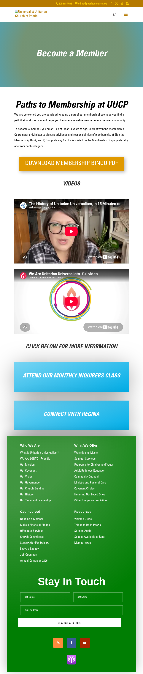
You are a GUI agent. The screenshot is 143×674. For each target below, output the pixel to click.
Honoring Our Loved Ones (89, 494)
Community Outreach (86, 476)
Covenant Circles (84, 488)
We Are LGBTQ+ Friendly (35, 458)
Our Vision (26, 476)
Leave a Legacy (29, 548)
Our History (27, 494)
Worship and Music (86, 452)
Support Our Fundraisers (34, 542)
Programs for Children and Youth (93, 464)
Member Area (82, 542)
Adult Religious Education (89, 470)
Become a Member (31, 519)
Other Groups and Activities (90, 500)
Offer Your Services (31, 531)
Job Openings (28, 554)
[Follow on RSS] (58, 643)
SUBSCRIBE (70, 622)
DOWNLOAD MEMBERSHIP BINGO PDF (71, 164)
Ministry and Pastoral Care (90, 482)
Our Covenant (28, 470)
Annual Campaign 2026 (33, 560)
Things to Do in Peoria (87, 525)
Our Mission (27, 464)
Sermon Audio (82, 531)
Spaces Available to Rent (89, 537)
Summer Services (85, 458)
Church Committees (32, 537)
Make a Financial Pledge (35, 525)
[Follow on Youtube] (85, 643)
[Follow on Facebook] (71, 643)
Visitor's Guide (83, 519)
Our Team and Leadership (36, 500)
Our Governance (30, 482)
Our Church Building (32, 488)
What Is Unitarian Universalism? (39, 452)
